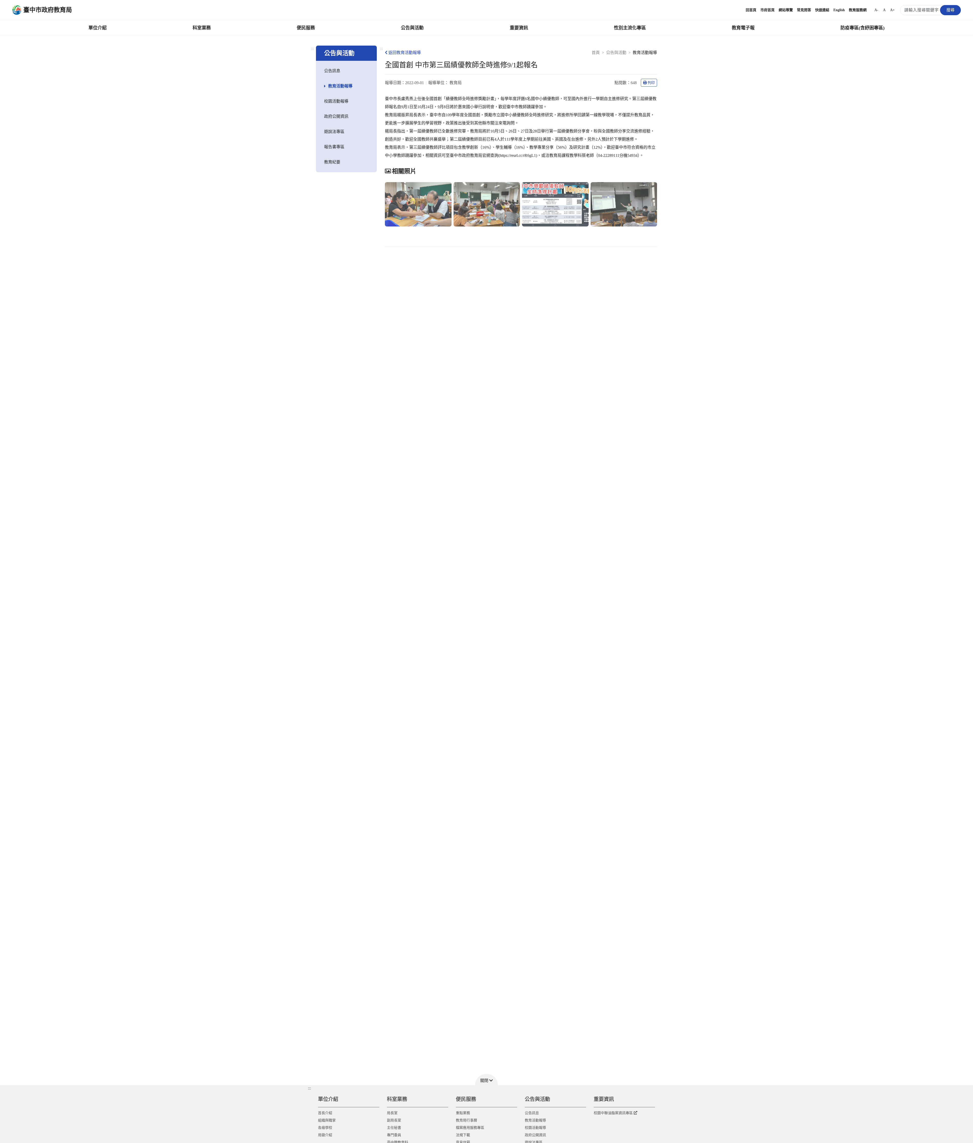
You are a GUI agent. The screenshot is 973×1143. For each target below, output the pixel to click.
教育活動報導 (340, 86)
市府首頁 (767, 10)
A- (876, 10)
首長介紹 (325, 1113)
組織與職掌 (327, 1120)
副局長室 (394, 1120)
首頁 (596, 52)
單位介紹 (97, 27)
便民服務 (306, 27)
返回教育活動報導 (404, 52)
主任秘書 (394, 1128)
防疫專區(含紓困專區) (862, 27)
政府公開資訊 (336, 116)
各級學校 (325, 1128)
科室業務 (202, 27)
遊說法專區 (334, 131)
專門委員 (394, 1135)
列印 (651, 83)
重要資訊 (519, 27)
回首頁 (751, 10)
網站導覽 (786, 10)
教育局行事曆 (466, 1120)
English (839, 10)
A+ (892, 10)
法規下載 (463, 1135)
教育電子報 (743, 27)
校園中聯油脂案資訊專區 (613, 1113)
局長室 (392, 1113)
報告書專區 (334, 147)
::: (312, 48)
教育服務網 (858, 10)
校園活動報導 (336, 101)
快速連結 (822, 10)
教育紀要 (332, 162)
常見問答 (804, 10)
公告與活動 (412, 27)
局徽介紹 (325, 1135)
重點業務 (463, 1113)
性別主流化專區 (630, 27)
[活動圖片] (418, 204)
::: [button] (309, 1088)
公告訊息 (332, 71)
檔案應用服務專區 (470, 1128)
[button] (486, 1079)
